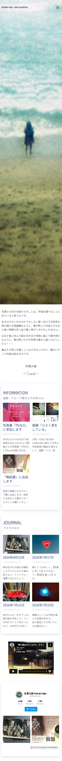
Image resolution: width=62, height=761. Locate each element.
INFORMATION (15, 392)
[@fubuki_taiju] (19, 695)
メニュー (58, 7)
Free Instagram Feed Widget (45, 747)
